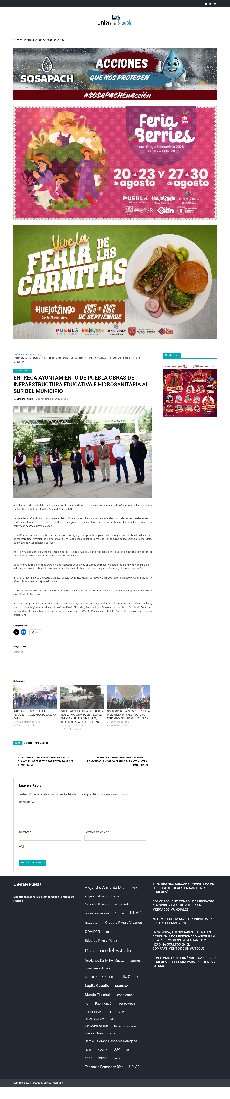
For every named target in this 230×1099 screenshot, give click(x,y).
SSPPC (102, 1058)
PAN (87, 1003)
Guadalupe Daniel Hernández (104, 960)
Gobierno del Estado (108, 951)
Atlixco (119, 913)
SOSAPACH (103, 1050)
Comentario (27, 802)
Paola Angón (104, 1003)
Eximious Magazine (53, 1083)
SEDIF (112, 1033)
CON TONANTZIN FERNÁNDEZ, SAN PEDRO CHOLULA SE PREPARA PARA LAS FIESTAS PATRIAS (184, 962)
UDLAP (134, 1067)
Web (22, 846)
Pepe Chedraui (127, 1003)
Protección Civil (93, 1011)
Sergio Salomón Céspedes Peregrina (111, 1041)
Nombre (25, 832)
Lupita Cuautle (97, 985)
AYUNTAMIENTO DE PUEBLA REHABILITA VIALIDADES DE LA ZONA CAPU (34, 715)
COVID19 (92, 931)
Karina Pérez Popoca (99, 977)
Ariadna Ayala (122, 904)
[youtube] (215, 3)
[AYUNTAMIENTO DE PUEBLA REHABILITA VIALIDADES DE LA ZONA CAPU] (35, 697)
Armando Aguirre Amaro (97, 913)
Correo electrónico (96, 832)
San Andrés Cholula (96, 1026)
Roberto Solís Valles (94, 1019)
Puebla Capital (22, 371)
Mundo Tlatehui (97, 995)
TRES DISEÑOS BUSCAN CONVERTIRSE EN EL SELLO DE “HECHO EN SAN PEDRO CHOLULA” (183, 888)
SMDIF (88, 1050)
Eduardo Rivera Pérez (101, 941)
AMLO (134, 888)
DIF (108, 932)
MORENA (121, 986)
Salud (112, 1019)
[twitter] (210, 3)
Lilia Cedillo (129, 976)
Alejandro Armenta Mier (105, 887)
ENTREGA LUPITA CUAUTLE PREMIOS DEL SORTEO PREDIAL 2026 (183, 921)
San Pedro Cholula (94, 1033)
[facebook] (206, 3)
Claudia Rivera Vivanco (36, 743)
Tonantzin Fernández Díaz (104, 1067)
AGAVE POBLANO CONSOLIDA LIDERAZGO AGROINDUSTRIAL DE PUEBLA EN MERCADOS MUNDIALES (183, 905)
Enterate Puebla (25, 398)
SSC (117, 1050)
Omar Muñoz (125, 995)
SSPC (88, 1058)
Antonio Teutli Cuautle (97, 904)
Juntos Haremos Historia (97, 968)
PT (109, 1011)
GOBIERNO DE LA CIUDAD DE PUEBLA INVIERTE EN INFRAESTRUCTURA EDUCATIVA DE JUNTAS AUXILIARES (128, 715)
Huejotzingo (135, 961)
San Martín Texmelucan (125, 1026)
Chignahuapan (92, 923)
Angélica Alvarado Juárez (102, 896)
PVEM (120, 1011)
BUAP (135, 912)
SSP (128, 1050)
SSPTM (117, 1058)
